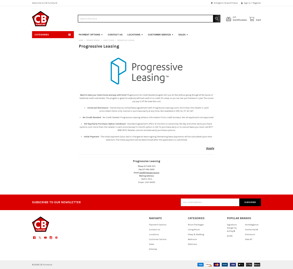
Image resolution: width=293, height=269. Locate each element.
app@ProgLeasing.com (149, 172)
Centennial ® (251, 229)
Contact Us (115, 34)
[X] (40, 237)
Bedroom (192, 239)
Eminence (250, 234)
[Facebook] (34, 237)
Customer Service (159, 34)
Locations (133, 34)
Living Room (194, 229)
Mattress (192, 244)
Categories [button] (41, 34)
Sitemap (153, 249)
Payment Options (89, 34)
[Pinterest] (56, 237)
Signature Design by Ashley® (232, 227)
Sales (182, 34)
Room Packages (196, 224)
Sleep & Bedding (196, 234)
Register (257, 3)
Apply (210, 148)
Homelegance (251, 224)
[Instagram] (51, 237)
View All (248, 239)
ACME (230, 236)
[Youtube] (45, 237)
